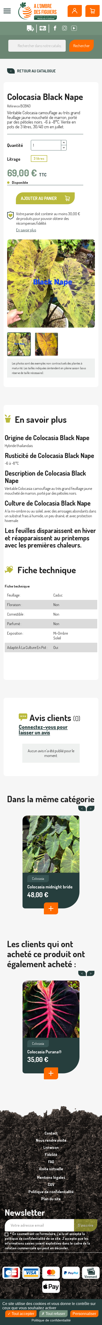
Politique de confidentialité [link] (51, 1320)
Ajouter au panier (39, 198)
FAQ (51, 1161)
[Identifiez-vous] (75, 11)
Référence (13, 106)
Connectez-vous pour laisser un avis (43, 729)
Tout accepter (22, 1314)
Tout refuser (55, 1314)
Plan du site (51, 1198)
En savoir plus (26, 230)
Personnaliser (84, 1314)
